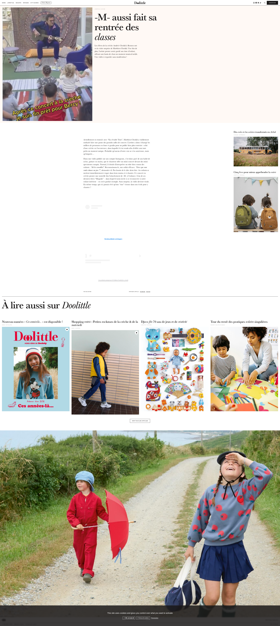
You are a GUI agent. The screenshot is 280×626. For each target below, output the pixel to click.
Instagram (254, 3)
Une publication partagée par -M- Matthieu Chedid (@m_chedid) (113, 280)
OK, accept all (129, 618)
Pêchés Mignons (46, 3)
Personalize (154, 618)
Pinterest (258, 2)
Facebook (256, 2)
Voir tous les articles (140, 421)
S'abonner (272, 3)
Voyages (26, 2)
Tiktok (260, 2)
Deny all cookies (144, 618)
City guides (34, 2)
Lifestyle (10, 2)
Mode (4, 2)
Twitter (148, 291)
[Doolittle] (140, 2)
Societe (18, 2)
